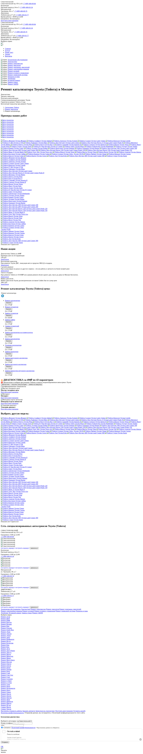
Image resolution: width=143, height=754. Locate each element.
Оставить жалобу (79, 711)
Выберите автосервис (8, 721)
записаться (34, 548)
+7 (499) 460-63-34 (26, 7)
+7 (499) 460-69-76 (20, 11)
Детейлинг (11, 78)
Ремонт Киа (5, 647)
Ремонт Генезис (6, 628)
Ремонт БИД (5, 619)
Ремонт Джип (6, 635)
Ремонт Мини (6, 658)
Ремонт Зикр (5, 637)
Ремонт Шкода (6, 703)
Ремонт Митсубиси (8, 660)
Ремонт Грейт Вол (7, 630)
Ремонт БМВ (5, 620)
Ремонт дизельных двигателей (19, 67)
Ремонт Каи (5, 645)
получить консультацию (19, 384)
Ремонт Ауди (5, 617)
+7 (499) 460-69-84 (29, 4)
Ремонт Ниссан (6, 662)
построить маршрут (8, 548)
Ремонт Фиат (5, 686)
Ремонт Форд (5, 690)
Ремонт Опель (6, 666)
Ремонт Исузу (6, 641)
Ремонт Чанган (6, 698)
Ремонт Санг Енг (7, 675)
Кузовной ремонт (14, 80)
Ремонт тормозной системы (18, 75)
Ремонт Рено (5, 671)
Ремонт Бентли (6, 622)
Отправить (5, 742)
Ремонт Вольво (6, 624)
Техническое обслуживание (18, 60)
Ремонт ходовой (13, 71)
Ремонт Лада (5, 649)
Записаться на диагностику (45, 711)
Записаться (5, 259)
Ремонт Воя (5, 626)
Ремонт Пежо (5, 667)
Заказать (9, 302)
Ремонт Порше (6, 669)
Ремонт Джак (5, 632)
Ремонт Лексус (6, 652)
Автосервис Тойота (12, 107)
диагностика (5, 384)
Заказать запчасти (28, 711)
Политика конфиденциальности (12, 713)
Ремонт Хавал (6, 692)
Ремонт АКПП (13, 84)
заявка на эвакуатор (35, 384)
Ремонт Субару (6, 681)
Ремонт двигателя (14, 65)
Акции (7, 54)
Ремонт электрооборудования (18, 69)
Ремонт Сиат (5, 677)
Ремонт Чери (5, 700)
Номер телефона (7, 723)
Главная (8, 49)
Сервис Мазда (6, 707)
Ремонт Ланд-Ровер (8, 651)
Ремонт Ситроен (7, 679)
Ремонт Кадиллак (7, 643)
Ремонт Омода (6, 664)
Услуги (7, 50)
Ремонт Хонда (6, 694)
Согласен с (19, 727)
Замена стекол (13, 82)
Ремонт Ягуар (6, 705)
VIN (2, 725)
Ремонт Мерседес (7, 656)
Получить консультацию (9, 20)
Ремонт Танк (5, 684)
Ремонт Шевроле (7, 701)
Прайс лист (9, 52)
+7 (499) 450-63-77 (22, 15)
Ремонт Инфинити (7, 639)
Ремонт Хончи (6, 696)
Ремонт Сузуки (6, 683)
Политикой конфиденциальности (23, 727)
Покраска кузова (14, 77)
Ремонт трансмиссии (15, 63)
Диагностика (12, 61)
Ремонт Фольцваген (8, 688)
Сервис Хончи (6, 709)
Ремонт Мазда (6, 654)
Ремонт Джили (6, 634)
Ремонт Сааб (5, 673)
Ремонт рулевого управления (18, 73)
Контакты (8, 56)
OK (2, 746)
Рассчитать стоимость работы (11, 711)
